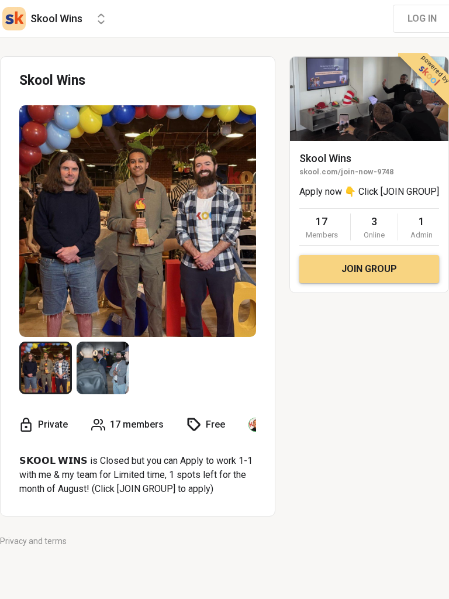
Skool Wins (325, 158)
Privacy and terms (33, 541)
